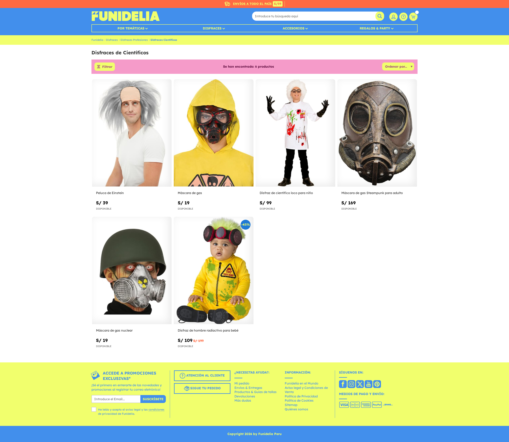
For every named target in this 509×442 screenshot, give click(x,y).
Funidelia (97, 39)
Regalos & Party (375, 28)
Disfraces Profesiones (134, 39)
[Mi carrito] (413, 17)
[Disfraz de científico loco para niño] (295, 133)
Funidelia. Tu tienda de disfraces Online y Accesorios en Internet (125, 16)
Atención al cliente (205, 376)
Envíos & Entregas (248, 388)
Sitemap (291, 405)
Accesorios (293, 28)
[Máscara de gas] (213, 133)
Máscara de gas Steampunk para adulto (372, 193)
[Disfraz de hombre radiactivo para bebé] (213, 270)
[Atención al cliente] (403, 17)
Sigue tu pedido (205, 388)
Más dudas (242, 400)
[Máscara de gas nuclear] (132, 270)
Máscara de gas (190, 193)
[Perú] (343, 384)
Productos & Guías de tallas (255, 392)
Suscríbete (153, 399)
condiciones (156, 409)
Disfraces (212, 28)
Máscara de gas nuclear (114, 330)
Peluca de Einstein (110, 193)
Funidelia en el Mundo (301, 383)
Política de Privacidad (301, 396)
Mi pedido (241, 383)
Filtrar (107, 67)
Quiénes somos (296, 409)
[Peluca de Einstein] (132, 133)
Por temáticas (131, 28)
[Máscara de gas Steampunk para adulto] (377, 133)
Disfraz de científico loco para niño (286, 193)
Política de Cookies (299, 400)
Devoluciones (244, 396)
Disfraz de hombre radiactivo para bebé (208, 330)
